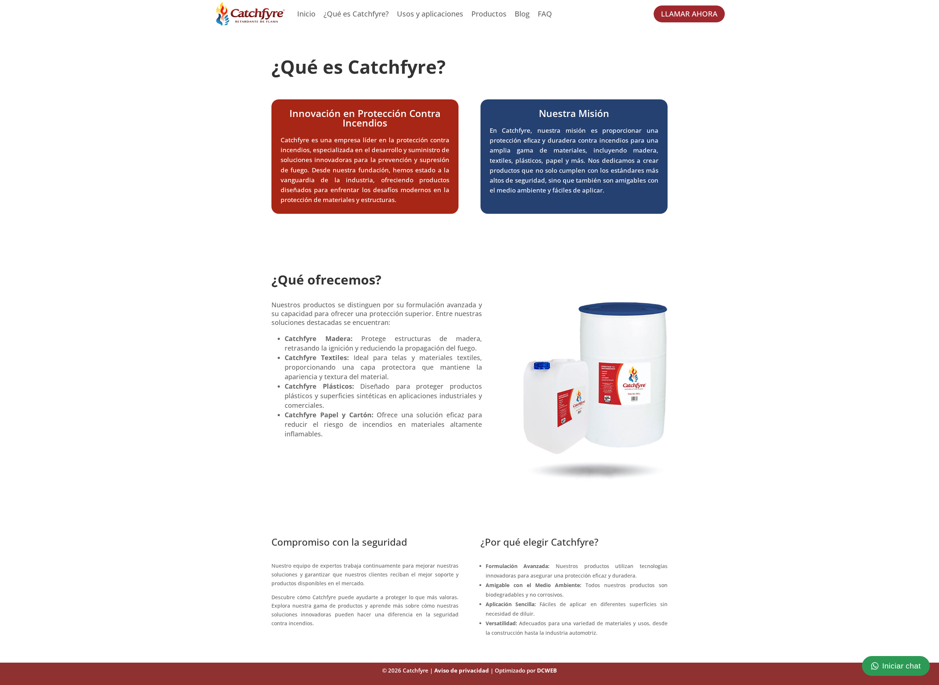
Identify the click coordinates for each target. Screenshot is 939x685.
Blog (522, 14)
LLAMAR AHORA (689, 14)
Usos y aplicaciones (430, 14)
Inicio (306, 14)
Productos (489, 14)
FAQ (545, 14)
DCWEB (547, 670)
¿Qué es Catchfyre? (356, 14)
